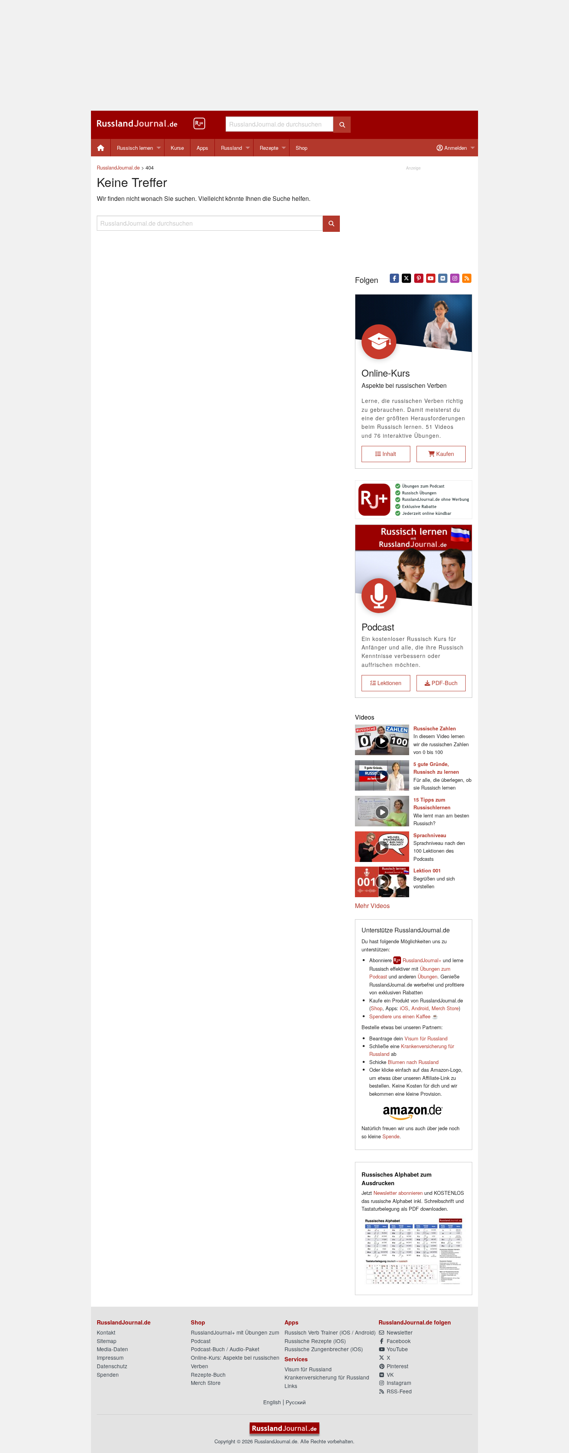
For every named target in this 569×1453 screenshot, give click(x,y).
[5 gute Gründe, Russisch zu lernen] (382, 774)
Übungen (427, 976)
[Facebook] (394, 277)
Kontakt (106, 1332)
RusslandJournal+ (422, 960)
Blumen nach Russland (413, 1062)
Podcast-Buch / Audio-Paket (225, 1349)
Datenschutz (112, 1366)
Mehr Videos (372, 905)
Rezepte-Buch (208, 1374)
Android (419, 1008)
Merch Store (445, 1008)
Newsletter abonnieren (398, 1192)
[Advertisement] (284, 55)
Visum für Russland (425, 1038)
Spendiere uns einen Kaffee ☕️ (403, 1016)
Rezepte (269, 147)
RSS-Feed (398, 1391)
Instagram (398, 1382)
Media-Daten (112, 1349)
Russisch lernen (135, 147)
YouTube (396, 1349)
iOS (404, 1008)
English (272, 1402)
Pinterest (396, 1366)
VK (389, 1374)
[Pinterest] (418, 277)
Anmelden (455, 147)
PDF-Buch (444, 683)
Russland (231, 147)
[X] (406, 277)
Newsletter (399, 1332)
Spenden (108, 1374)
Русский (296, 1402)
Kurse (177, 147)
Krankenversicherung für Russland (326, 1377)
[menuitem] (101, 147)
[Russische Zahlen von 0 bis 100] (382, 739)
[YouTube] (430, 277)
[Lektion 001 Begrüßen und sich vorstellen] (382, 881)
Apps (202, 147)
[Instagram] (455, 277)
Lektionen (388, 683)
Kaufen (444, 453)
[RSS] (467, 277)
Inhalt (388, 453)
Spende (390, 1136)
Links (290, 1386)
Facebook (398, 1341)
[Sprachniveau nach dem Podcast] (382, 845)
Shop (301, 147)
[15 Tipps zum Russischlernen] (382, 809)
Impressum (110, 1357)
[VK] (442, 277)
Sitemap (107, 1341)
